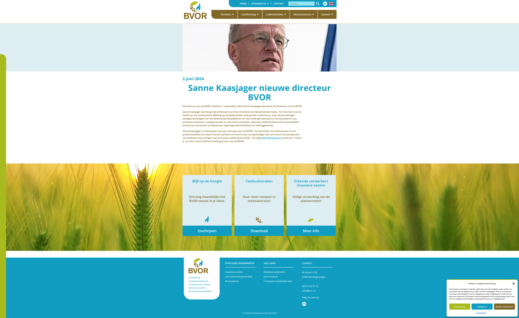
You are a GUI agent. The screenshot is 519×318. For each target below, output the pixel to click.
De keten (226, 14)
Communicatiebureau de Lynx (258, 313)
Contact (278, 3)
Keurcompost (271, 276)
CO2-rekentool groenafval (238, 276)
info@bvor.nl (308, 290)
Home (243, 3)
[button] (513, 283)
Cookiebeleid (481, 313)
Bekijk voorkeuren (504, 306)
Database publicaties (274, 271)
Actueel (325, 14)
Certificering (248, 14)
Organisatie (258, 3)
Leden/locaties (274, 14)
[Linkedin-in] (325, 3)
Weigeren (482, 306)
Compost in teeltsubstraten (278, 281)
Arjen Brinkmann (271, 137)
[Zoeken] (318, 3)
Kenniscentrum (302, 14)
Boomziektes (232, 281)
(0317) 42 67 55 (310, 286)
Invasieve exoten (234, 271)
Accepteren (459, 306)
